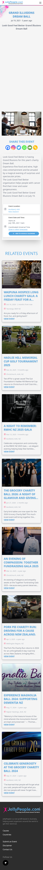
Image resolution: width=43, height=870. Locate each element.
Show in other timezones (18, 229)
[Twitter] (19, 147)
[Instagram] (13, 147)
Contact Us (7, 849)
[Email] (30, 147)
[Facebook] (8, 147)
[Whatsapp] (24, 147)
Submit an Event (10, 841)
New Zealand (13, 212)
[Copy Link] (35, 147)
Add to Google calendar (25, 234)
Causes (6, 830)
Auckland (12, 209)
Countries (7, 834)
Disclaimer (7, 845)
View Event (9, 319)
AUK (18, 209)
